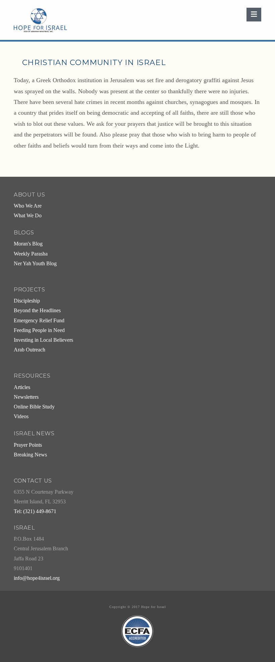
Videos (21, 416)
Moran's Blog (28, 244)
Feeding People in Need (39, 330)
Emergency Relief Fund (39, 321)
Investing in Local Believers (43, 340)
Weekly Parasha (31, 254)
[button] (253, 14)
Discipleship (27, 301)
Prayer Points (28, 445)
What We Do (28, 216)
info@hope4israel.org (37, 578)
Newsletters (26, 397)
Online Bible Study (34, 407)
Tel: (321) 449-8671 (35, 511)
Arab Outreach (29, 350)
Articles (22, 387)
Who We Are (28, 206)
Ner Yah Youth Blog (35, 264)
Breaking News (30, 455)
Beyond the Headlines (37, 311)
